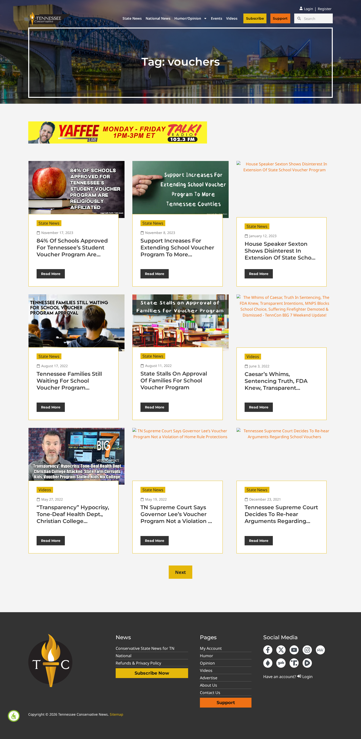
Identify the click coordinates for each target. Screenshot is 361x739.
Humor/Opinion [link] (187, 18)
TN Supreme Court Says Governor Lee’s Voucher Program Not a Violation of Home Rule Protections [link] (176, 517)
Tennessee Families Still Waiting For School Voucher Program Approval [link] (69, 384)
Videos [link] (231, 18)
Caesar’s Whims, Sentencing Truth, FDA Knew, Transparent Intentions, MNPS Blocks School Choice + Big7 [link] (278, 388)
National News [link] (158, 18)
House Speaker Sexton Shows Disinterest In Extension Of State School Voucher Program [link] (280, 254)
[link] (14, 716)
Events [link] (216, 18)
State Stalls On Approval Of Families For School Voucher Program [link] (173, 380)
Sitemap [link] (116, 714)
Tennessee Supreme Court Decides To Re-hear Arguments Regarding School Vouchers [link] (281, 517)
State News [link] (132, 18)
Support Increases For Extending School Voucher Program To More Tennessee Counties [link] (177, 251)
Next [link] (180, 572)
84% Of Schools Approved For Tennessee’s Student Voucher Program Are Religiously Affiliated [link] (72, 251)
